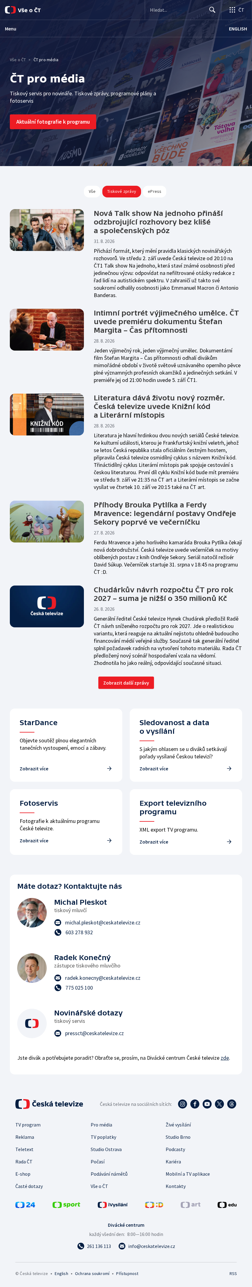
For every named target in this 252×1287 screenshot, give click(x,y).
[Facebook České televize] (195, 1104)
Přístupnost (127, 1273)
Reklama (24, 1137)
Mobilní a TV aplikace (188, 1174)
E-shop (22, 1174)
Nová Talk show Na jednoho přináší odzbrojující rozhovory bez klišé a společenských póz (158, 222)
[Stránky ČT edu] (227, 1206)
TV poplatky (103, 1137)
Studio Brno (178, 1137)
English (61, 1273)
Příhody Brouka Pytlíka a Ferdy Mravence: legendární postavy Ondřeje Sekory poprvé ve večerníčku (165, 513)
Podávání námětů (109, 1174)
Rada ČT (24, 1161)
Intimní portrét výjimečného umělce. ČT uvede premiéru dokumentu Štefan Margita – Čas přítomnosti (166, 321)
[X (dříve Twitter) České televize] (219, 1104)
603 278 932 (79, 932)
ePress (154, 191)
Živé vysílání (178, 1125)
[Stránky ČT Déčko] (154, 1206)
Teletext (24, 1149)
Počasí (97, 1161)
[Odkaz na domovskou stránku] (31, 10)
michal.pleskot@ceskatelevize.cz (102, 922)
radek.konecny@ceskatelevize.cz (102, 977)
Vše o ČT (18, 59)
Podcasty (175, 1149)
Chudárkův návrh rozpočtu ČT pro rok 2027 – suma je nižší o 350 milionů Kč (163, 594)
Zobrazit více (34, 768)
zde (225, 1057)
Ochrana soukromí (92, 1273)
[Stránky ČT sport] (66, 1206)
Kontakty (176, 1186)
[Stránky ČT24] (25, 1206)
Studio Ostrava (106, 1149)
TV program (28, 1125)
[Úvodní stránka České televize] (49, 1104)
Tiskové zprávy (121, 191)
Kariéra (173, 1161)
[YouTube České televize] (207, 1104)
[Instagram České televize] (182, 1104)
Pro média (101, 1125)
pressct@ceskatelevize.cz (94, 1033)
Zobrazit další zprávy (126, 683)
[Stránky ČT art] (190, 1206)
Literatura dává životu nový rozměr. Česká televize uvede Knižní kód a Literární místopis (159, 406)
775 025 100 (79, 987)
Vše (92, 191)
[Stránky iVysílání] (113, 1206)
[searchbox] (177, 10)
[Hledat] (212, 10)
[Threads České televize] (232, 1104)
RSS (233, 1273)
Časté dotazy (29, 1186)
